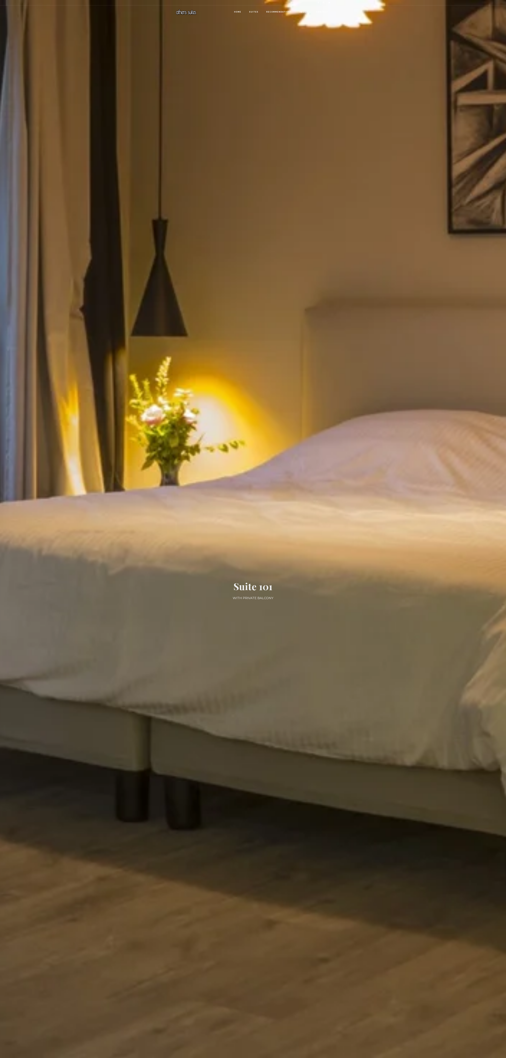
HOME (237, 12)
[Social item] (318, 3)
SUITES (253, 12)
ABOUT (304, 12)
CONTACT (322, 12)
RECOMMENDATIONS (279, 12)
